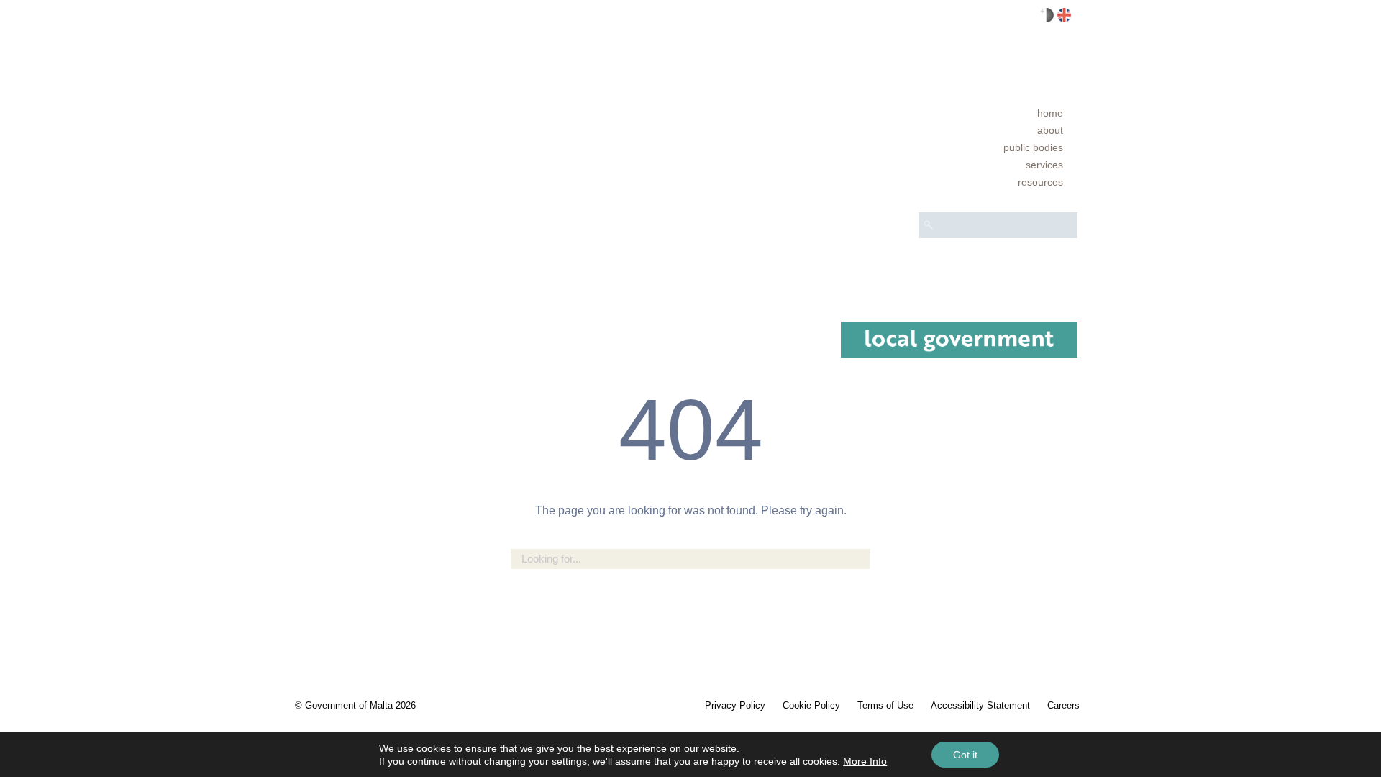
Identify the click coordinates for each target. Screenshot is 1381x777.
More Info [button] (865, 761)
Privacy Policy (735, 705)
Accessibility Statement (980, 705)
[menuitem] (998, 113)
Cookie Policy (811, 705)
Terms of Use (885, 705)
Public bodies (1033, 147)
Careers (1063, 705)
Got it (965, 754)
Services (1044, 165)
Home (1050, 113)
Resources (1040, 182)
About (1050, 130)
